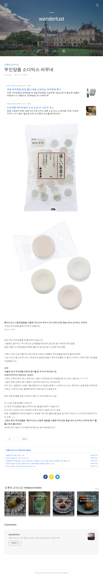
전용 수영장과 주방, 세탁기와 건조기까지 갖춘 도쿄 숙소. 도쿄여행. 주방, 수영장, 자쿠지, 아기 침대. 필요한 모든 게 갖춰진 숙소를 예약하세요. (43, 112)
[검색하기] (97, 5)
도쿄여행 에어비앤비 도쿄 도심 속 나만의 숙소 (30, 107)
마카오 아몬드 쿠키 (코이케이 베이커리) (19, 466)
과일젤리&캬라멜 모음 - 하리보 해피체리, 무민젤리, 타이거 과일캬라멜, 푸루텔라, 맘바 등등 (36, 461)
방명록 (47, 51)
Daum (51, 573)
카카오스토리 (51, 477)
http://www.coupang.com (16, 86)
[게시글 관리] (15, 439)
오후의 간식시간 (11, 65)
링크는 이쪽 (9, 329)
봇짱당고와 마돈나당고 (13, 455)
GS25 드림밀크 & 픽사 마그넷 (16, 458)
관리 (64, 51)
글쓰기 (39, 51)
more (97, 488)
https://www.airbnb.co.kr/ (16, 104)
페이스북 (45, 477)
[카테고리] (6, 5)
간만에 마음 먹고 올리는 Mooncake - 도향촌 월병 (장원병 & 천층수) (28, 463)
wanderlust (51, 19)
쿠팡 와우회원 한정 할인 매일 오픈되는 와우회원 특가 (34, 89)
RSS (56, 51)
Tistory (65, 573)
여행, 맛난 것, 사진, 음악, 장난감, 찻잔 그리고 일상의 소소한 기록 (34, 538)
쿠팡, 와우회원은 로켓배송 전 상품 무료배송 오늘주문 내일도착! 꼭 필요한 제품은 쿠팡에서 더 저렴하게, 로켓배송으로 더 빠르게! (43, 94)
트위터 (57, 477)
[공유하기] (12, 439)
